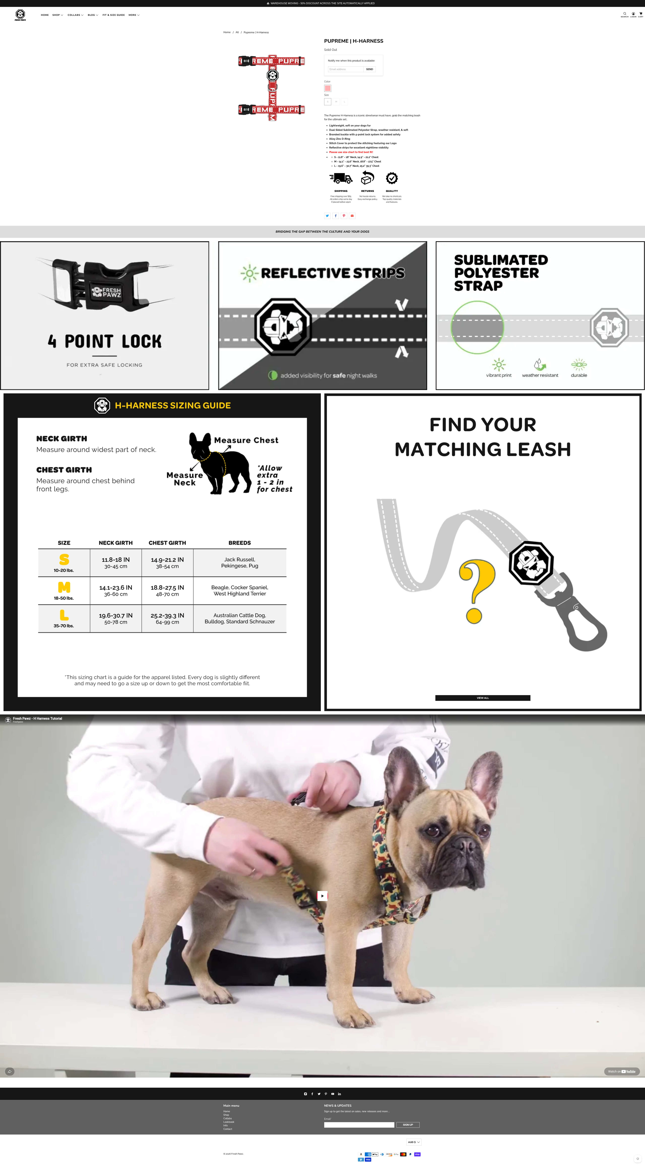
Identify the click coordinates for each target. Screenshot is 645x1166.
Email (327, 1118)
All (237, 32)
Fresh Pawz (237, 1154)
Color (327, 81)
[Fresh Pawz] (20, 15)
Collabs (74, 15)
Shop (56, 15)
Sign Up (408, 1124)
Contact (227, 1129)
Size (326, 94)
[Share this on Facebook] (335, 216)
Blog (91, 15)
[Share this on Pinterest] (344, 216)
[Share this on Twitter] (327, 216)
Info (225, 1125)
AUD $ (412, 1142)
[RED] (327, 88)
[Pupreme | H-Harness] (272, 87)
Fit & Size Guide (114, 15)
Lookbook (228, 1122)
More (132, 15)
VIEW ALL (483, 697)
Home (45, 15)
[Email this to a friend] (352, 216)
